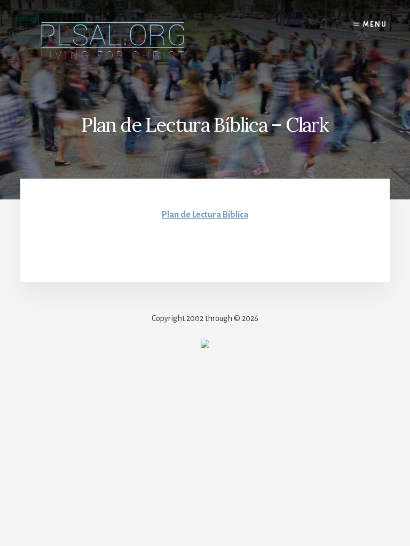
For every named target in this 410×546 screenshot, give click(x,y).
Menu (375, 24)
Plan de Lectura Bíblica (205, 215)
